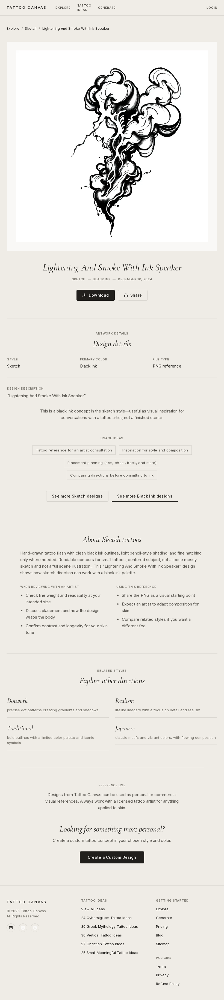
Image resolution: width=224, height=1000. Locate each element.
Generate (107, 8)
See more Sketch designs (77, 496)
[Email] (11, 927)
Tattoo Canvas (27, 7)
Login (212, 8)
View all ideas (93, 909)
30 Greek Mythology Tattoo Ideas (109, 926)
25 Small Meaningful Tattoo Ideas (109, 952)
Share (136, 295)
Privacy (162, 975)
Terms (161, 966)
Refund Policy (167, 983)
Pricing (162, 926)
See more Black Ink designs (144, 496)
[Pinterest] (35, 927)
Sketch (31, 28)
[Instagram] (23, 927)
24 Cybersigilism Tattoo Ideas (106, 917)
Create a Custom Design (112, 857)
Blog (159, 935)
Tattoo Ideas (84, 8)
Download (99, 295)
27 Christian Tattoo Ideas (102, 944)
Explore (63, 8)
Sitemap (163, 944)
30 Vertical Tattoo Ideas (101, 935)
